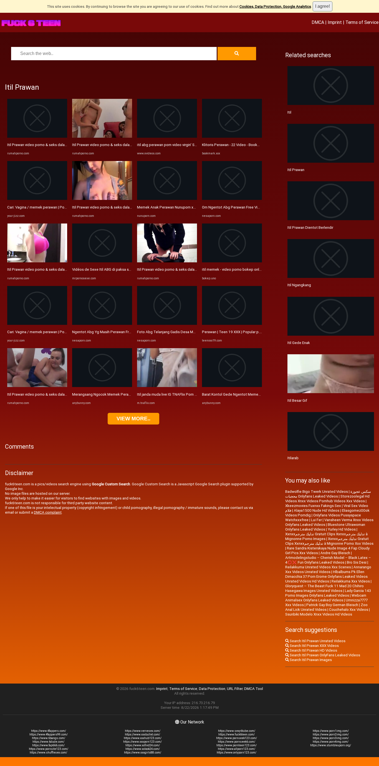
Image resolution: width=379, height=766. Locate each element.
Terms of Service (361, 22)
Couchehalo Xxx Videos (348, 609)
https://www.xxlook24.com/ (142, 749)
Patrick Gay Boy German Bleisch (332, 604)
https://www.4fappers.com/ (48, 731)
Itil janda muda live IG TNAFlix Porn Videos (171, 394)
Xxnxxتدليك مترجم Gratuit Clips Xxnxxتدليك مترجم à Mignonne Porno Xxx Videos (329, 541)
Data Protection (212, 688)
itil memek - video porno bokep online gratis (238, 269)
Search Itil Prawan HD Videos (313, 650)
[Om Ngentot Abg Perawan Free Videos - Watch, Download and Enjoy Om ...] (232, 198)
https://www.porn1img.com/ (331, 731)
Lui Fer (316, 520)
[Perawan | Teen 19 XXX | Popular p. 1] (232, 323)
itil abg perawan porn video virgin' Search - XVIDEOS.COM (183, 144)
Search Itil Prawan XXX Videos (314, 645)
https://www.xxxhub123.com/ (142, 738)
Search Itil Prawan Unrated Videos (317, 641)
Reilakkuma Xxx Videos (351, 581)
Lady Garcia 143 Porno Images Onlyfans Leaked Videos (328, 593)
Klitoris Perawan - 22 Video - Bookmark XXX (237, 144)
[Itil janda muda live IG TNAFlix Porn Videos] (167, 385)
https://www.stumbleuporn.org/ (330, 745)
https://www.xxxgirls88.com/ (142, 752)
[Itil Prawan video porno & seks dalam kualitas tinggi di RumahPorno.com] (37, 136)
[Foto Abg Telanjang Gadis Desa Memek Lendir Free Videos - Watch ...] (167, 323)
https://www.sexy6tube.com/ (236, 731)
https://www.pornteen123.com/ (236, 745)
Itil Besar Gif (297, 400)
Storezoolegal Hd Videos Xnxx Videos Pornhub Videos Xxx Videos (327, 498)
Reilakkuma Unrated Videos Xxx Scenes (318, 567)
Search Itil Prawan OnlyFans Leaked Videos (324, 655)
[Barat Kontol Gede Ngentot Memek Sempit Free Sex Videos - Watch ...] (232, 385)
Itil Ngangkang (299, 285)
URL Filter (234, 688)
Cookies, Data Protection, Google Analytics (275, 6)
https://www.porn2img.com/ (331, 734)
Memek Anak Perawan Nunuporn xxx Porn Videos (177, 207)
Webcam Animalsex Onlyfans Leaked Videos (325, 597)
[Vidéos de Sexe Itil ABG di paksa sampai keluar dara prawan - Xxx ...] (102, 261)
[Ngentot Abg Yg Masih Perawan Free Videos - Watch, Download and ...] (102, 323)
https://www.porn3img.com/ (331, 738)
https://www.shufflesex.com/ (48, 752)
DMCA (318, 22)
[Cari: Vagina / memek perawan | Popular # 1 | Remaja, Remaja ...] (37, 198)
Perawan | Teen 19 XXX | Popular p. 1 (232, 332)
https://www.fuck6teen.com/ (236, 734)
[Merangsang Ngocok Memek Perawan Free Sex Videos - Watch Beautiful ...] (102, 385)
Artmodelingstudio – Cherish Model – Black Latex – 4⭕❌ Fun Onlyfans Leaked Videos (328, 560)
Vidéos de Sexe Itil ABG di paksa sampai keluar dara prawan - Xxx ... (127, 269)
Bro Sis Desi (357, 562)
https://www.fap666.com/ (48, 745)
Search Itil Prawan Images (310, 659)
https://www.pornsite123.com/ (48, 749)
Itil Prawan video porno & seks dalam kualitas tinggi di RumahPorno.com (66, 144)
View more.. (133, 418)
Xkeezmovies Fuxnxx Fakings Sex (313, 505)
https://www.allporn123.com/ (236, 749)
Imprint (335, 22)
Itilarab (293, 458)
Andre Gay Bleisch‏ (335, 553)
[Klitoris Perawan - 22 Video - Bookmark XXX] (232, 136)
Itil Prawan (295, 169)
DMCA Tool (253, 688)
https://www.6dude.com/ (48, 742)
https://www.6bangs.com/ (48, 738)
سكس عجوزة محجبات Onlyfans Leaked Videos (328, 494)
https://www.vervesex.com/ (142, 731)
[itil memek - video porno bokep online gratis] (232, 261)
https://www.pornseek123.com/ (236, 738)
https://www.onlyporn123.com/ (236, 752)
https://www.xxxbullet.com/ (142, 734)
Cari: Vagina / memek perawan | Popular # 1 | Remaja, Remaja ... (58, 207)
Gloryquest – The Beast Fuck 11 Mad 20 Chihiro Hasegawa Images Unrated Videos (324, 588)
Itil (289, 112)
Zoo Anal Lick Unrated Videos (326, 607)
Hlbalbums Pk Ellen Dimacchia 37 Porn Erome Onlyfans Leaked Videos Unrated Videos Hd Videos (326, 576)
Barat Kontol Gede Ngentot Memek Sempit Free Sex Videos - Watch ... (260, 394)
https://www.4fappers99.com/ (48, 734)
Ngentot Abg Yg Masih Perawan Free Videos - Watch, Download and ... (130, 332)
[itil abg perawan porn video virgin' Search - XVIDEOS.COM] (167, 136)
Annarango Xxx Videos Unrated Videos (328, 569)
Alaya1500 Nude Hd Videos (316, 510)
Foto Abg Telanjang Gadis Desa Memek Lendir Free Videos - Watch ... (194, 332)
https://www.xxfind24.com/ (142, 745)
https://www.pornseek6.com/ (236, 742)
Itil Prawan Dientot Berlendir (310, 227)
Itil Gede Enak (298, 342)
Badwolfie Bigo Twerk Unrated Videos (316, 491)
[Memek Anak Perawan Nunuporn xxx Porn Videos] (167, 198)
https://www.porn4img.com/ (330, 742)
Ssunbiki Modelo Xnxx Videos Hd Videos (318, 614)
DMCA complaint (48, 512)
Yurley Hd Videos (342, 529)
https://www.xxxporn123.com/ (142, 742)
